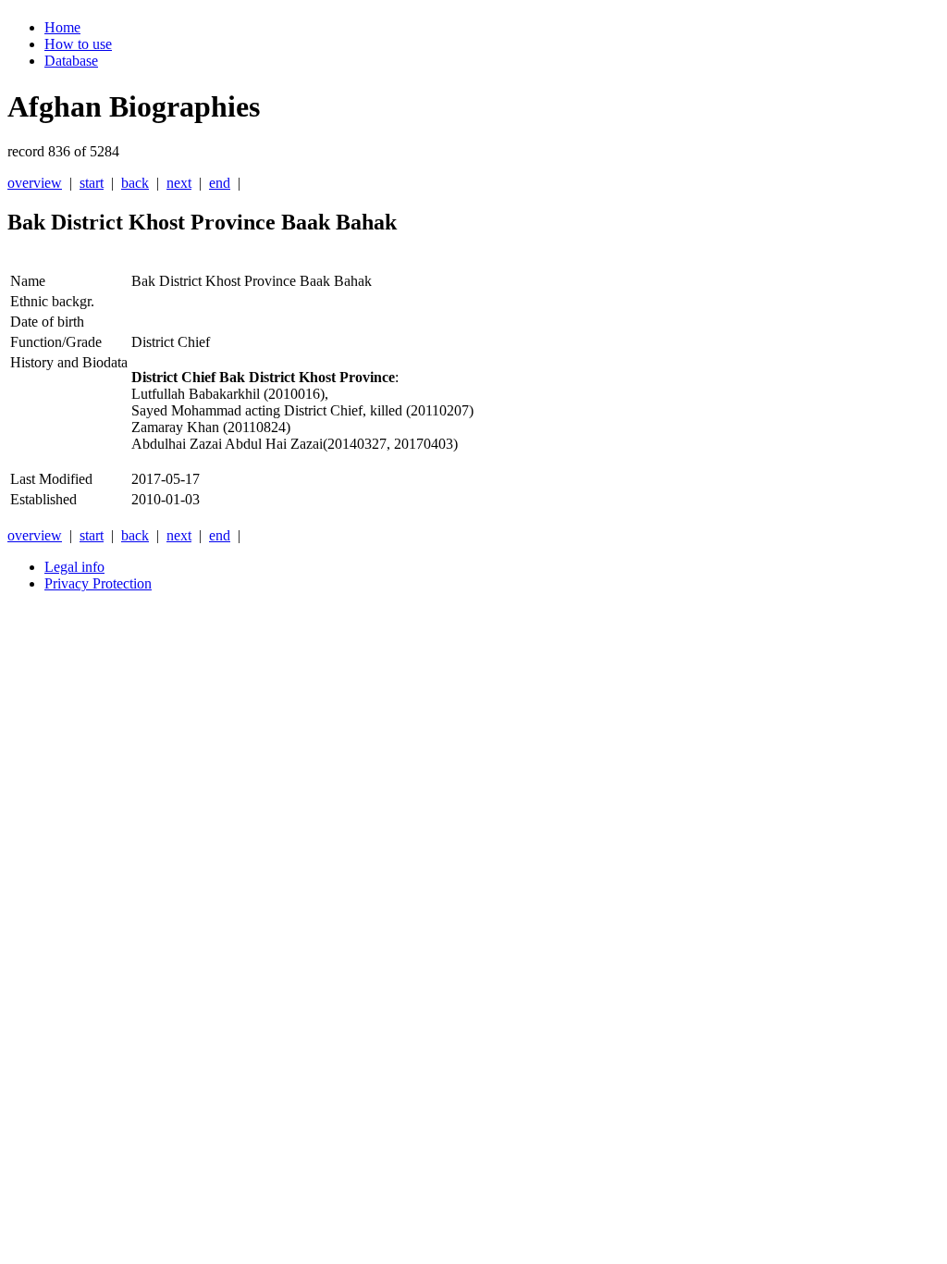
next (178, 183)
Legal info (74, 567)
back (135, 183)
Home (62, 27)
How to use (78, 44)
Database (71, 60)
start (92, 183)
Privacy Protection (98, 583)
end (219, 183)
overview (34, 183)
